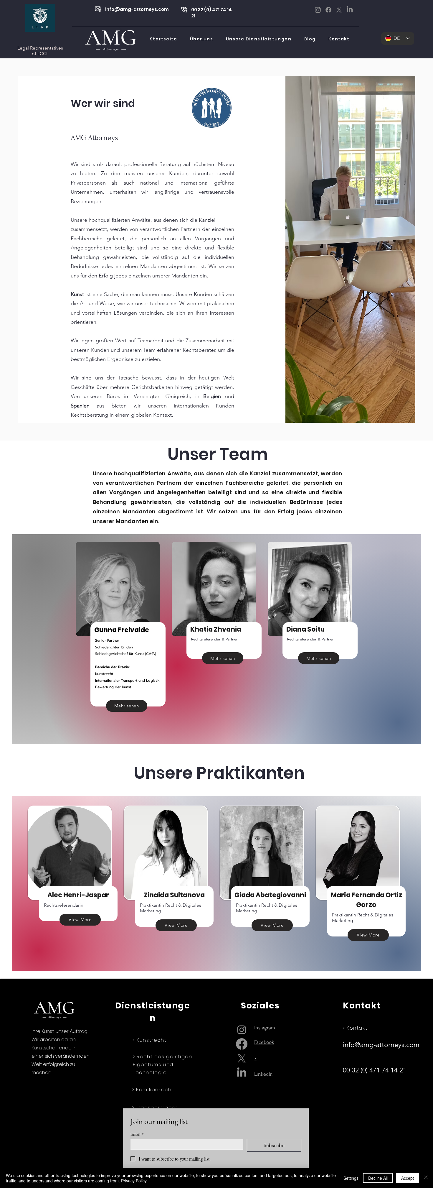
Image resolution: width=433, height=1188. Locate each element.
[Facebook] (328, 10)
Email (137, 1134)
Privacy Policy (134, 1181)
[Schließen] (425, 1178)
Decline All (378, 1178)
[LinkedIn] (349, 10)
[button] (258, 39)
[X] (339, 10)
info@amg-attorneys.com (137, 9)
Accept (407, 1178)
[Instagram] (318, 10)
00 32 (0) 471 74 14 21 (375, 1070)
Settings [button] (350, 1178)
